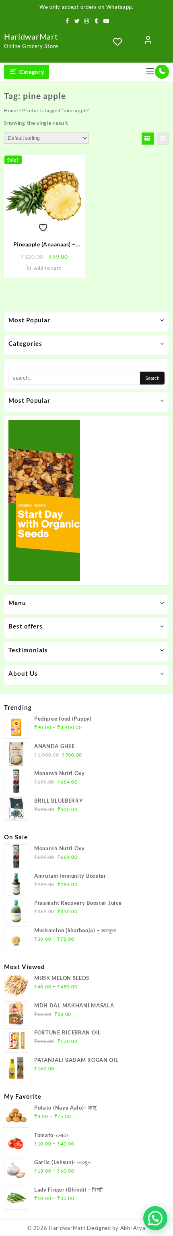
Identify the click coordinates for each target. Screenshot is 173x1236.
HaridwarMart (31, 36)
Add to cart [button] (48, 268)
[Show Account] (148, 41)
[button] (155, 1218)
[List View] (163, 138)
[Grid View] (148, 138)
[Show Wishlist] (120, 41)
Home (11, 110)
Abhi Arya (133, 1228)
